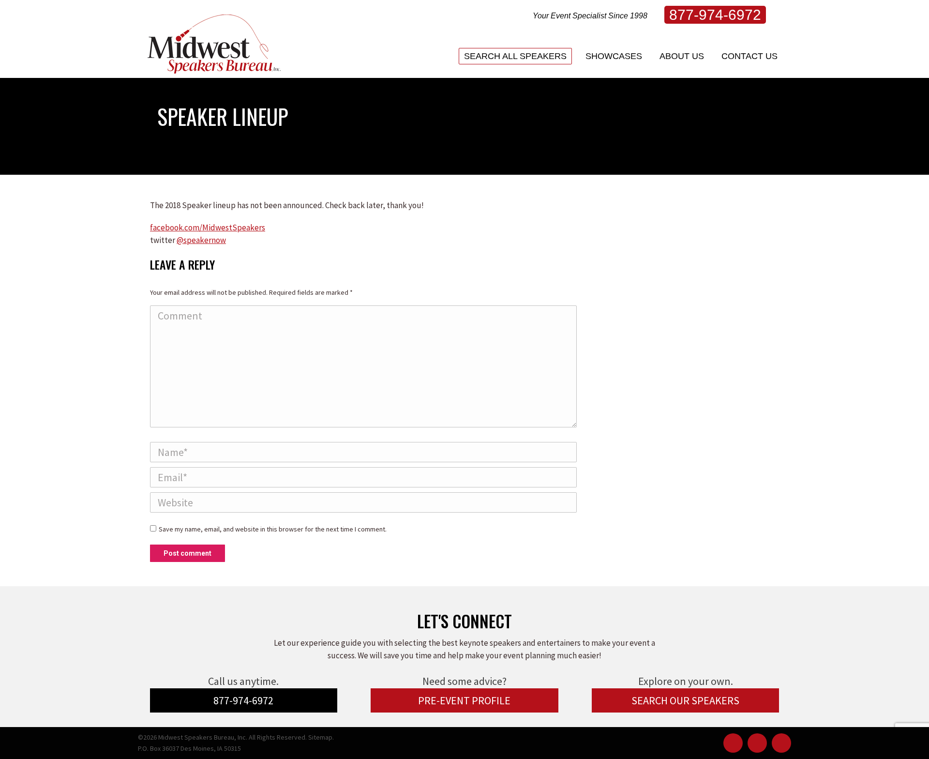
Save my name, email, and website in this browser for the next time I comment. (273, 529)
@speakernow (201, 240)
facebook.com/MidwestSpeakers (207, 227)
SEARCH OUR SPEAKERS (685, 700)
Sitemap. (321, 737)
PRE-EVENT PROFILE (464, 700)
